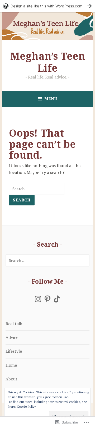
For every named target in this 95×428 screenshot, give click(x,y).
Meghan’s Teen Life (47, 62)
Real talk (14, 323)
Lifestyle (14, 351)
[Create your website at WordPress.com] (47, 6)
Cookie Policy (26, 406)
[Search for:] (36, 189)
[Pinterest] (47, 299)
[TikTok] (57, 299)
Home (11, 365)
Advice (12, 337)
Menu (50, 98)
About (11, 379)
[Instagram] (38, 299)
